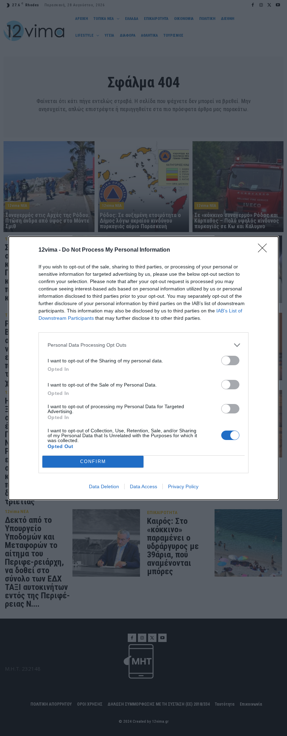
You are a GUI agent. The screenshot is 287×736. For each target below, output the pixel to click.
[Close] (264, 250)
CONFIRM (93, 461)
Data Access (143, 486)
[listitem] (143, 345)
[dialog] (143, 368)
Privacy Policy (183, 486)
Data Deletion (104, 486)
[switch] (230, 360)
